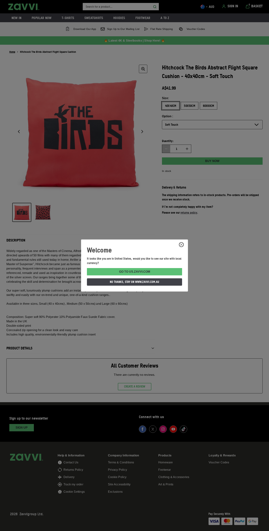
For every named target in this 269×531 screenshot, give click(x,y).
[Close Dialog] (181, 244)
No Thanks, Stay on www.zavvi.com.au (134, 282)
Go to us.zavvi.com (134, 271)
